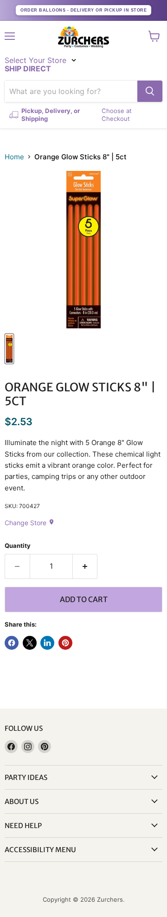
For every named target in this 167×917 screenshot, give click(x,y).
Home (14, 157)
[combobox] (71, 91)
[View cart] (154, 36)
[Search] (149, 91)
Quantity (18, 545)
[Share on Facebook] (12, 643)
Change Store (30, 523)
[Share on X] (30, 643)
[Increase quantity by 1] (85, 566)
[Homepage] (83, 37)
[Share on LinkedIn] (47, 643)
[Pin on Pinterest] (65, 643)
